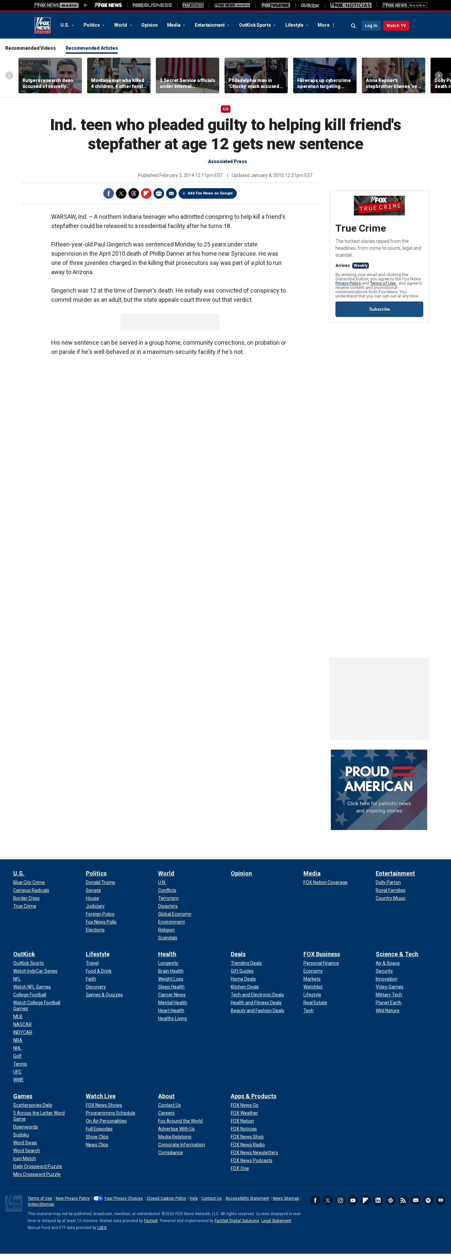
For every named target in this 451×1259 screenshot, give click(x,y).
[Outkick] (310, 5)
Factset (151, 1220)
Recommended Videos (30, 48)
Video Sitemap (41, 1204)
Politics (92, 25)
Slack (391, 1200)
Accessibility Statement (247, 1198)
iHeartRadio (441, 1200)
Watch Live (101, 1096)
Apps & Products (253, 1096)
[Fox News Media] (108, 5)
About (166, 1096)
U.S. (65, 25)
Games (22, 1096)
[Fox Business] (152, 5)
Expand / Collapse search (353, 26)
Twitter (121, 193)
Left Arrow (9, 75)
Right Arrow (439, 75)
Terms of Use (383, 283)
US (225, 109)
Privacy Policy (348, 283)
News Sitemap (286, 1198)
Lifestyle (294, 25)
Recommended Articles (92, 48)
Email (171, 193)
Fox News (43, 25)
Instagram (340, 1200)
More (323, 25)
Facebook (108, 193)
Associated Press (227, 161)
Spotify (428, 1200)
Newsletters (416, 1200)
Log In (371, 25)
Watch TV (396, 25)
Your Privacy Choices (123, 1198)
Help (194, 1198)
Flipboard (146, 193)
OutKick (24, 954)
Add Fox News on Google (210, 193)
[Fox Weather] (275, 5)
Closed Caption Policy (166, 1198)
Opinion (149, 25)
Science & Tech (397, 954)
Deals (238, 954)
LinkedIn (378, 1200)
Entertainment (210, 25)
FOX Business (321, 954)
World (121, 25)
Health (167, 954)
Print (159, 193)
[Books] (405, 5)
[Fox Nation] (193, 5)
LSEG (102, 1227)
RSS (403, 1200)
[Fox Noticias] (350, 5)
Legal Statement (276, 1220)
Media (174, 25)
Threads (133, 193)
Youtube (353, 1200)
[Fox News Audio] (232, 5)
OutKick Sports (255, 25)
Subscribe (379, 309)
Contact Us (211, 1198)
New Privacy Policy (73, 1198)
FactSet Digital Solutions (237, 1220)
